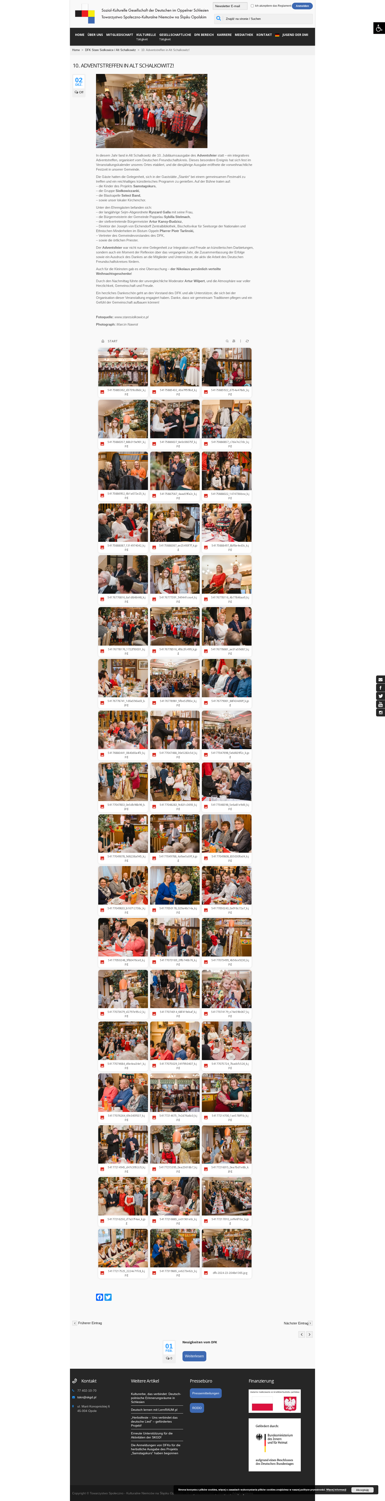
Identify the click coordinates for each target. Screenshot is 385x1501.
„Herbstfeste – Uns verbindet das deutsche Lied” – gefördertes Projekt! (154, 1421)
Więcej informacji (336, 1489)
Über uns (95, 35)
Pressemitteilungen (205, 1393)
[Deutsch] (275, 34)
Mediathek (244, 35)
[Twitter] (108, 1298)
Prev (301, 1334)
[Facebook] (99, 1298)
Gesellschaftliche (175, 37)
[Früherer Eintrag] (74, 1323)
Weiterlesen (194, 1356)
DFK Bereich (204, 35)
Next (309, 1334)
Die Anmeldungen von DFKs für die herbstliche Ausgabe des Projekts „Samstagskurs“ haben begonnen (155, 1449)
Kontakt (264, 35)
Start (113, 341)
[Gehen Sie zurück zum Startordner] (102, 341)
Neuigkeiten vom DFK (199, 1342)
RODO (197, 1408)
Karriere (224, 35)
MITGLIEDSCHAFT (119, 35)
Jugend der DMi (295, 35)
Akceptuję (362, 1490)
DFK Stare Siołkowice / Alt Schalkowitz (110, 50)
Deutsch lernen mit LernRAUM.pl (154, 1409)
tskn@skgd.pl (86, 1397)
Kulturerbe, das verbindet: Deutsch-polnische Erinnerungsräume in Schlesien (156, 1398)
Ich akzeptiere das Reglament (272, 5)
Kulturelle (146, 37)
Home (79, 35)
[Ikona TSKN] (380, 679)
